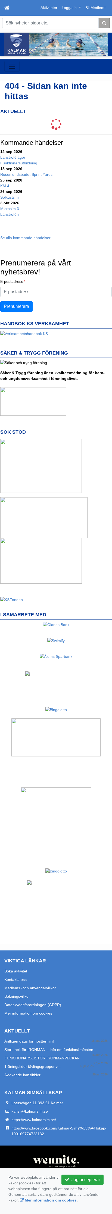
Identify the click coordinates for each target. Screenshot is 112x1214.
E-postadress (11, 281)
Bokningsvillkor (17, 996)
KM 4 (4, 186)
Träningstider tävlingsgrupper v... (32, 1066)
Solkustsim (9, 197)
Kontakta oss (15, 979)
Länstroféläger (12, 157)
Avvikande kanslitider (22, 1075)
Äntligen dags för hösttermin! (29, 1041)
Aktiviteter (49, 7)
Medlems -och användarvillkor (30, 988)
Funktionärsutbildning (18, 163)
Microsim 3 (9, 208)
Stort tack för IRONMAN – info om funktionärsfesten (48, 1049)
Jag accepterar (84, 1179)
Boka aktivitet (15, 971)
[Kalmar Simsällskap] (56, 44)
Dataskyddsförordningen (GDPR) (32, 1005)
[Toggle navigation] (12, 66)
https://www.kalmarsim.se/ (33, 1120)
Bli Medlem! (95, 7)
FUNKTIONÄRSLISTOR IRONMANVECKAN (42, 1058)
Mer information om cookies (28, 1013)
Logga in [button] (70, 7)
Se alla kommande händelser (25, 238)
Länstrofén (9, 214)
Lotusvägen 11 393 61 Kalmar (37, 1103)
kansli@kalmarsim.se (29, 1111)
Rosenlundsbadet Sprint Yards (26, 174)
